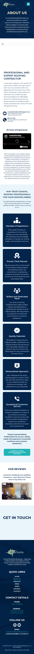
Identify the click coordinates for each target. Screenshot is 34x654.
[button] (28, 4)
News (17, 586)
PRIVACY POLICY (8, 650)
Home (17, 576)
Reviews (17, 589)
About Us (17, 579)
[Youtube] (19, 625)
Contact (17, 591)
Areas (17, 584)
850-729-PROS (17, 604)
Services (17, 581)
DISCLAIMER (26, 650)
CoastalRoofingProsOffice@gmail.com (19, 112)
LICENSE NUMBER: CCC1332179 (17, 634)
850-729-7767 (11, 118)
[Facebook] (15, 625)
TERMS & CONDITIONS (18, 650)
